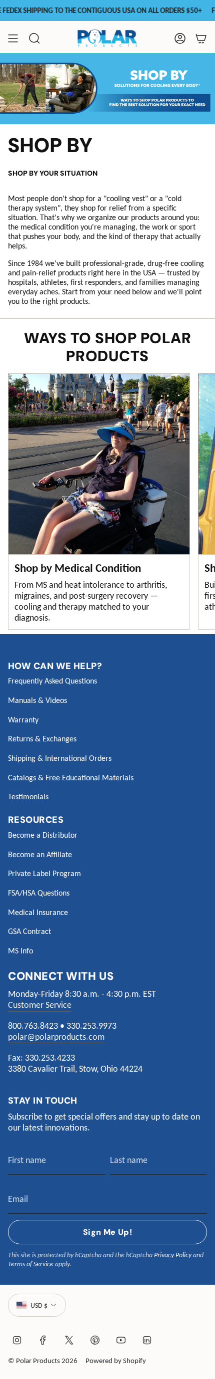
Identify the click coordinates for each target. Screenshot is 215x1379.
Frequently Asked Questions (52, 681)
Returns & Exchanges (42, 738)
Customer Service (40, 1004)
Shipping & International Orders (60, 758)
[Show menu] (13, 38)
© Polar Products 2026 (43, 1360)
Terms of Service (31, 1263)
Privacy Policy (173, 1254)
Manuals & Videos (37, 700)
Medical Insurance (38, 912)
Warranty (23, 719)
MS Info (20, 950)
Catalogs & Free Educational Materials (71, 777)
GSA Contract (29, 931)
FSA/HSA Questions (39, 893)
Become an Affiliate (40, 854)
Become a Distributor (43, 835)
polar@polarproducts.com (56, 1036)
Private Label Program (44, 873)
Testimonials (28, 796)
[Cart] (201, 38)
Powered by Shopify (116, 1360)
